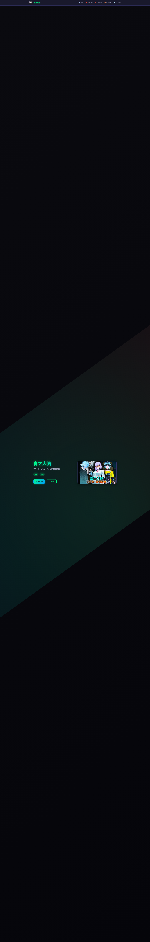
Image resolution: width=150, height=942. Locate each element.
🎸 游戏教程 (98, 3)
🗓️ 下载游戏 (117, 3)
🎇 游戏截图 (107, 3)
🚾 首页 (81, 3)
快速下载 (40, 481)
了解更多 (51, 481)
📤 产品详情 (89, 3)
